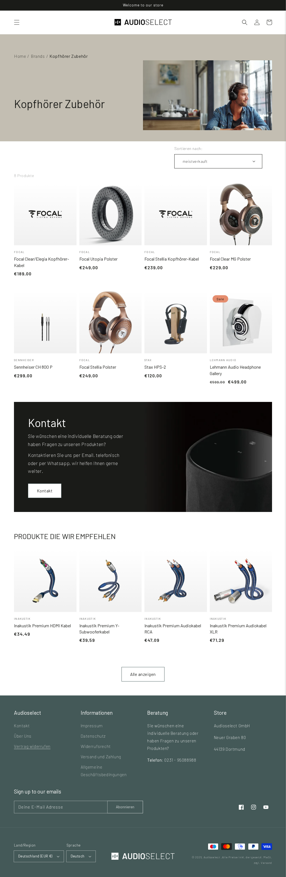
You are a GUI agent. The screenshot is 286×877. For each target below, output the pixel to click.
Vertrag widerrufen (32, 746)
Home (20, 56)
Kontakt (45, 490)
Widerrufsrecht (96, 746)
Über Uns (23, 735)
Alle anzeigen (143, 674)
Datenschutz (93, 735)
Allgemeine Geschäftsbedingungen (104, 770)
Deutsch (78, 856)
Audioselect (212, 857)
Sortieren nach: (188, 148)
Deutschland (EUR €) (35, 856)
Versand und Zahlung (101, 756)
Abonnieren (125, 807)
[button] (17, 22)
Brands (38, 56)
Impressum (92, 725)
